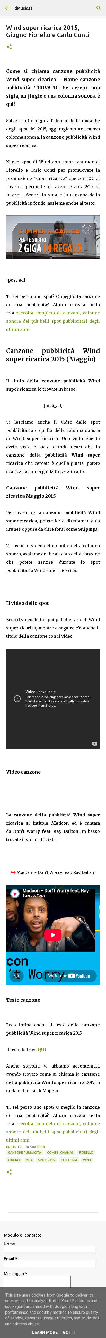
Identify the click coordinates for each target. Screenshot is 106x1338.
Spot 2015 (46, 1160)
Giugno (14, 1160)
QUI (42, 1049)
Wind (87, 1160)
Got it (69, 1332)
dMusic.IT (23, 8)
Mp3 (29, 1160)
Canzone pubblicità (24, 1152)
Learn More (45, 1332)
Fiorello (86, 1152)
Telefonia (69, 1160)
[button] (9, 47)
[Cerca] (99, 8)
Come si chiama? (60, 1152)
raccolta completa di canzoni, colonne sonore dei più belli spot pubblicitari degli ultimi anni (53, 321)
